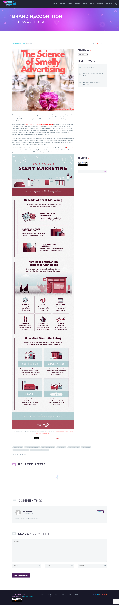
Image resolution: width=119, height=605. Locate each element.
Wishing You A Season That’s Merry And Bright (93, 74)
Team (92, 4)
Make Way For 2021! (88, 67)
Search (105, 171)
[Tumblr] (20, 454)
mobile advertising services (48, 447)
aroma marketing (18, 447)
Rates (76, 594)
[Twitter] (15, 454)
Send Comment (21, 575)
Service (62, 4)
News (85, 4)
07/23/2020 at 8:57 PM (28, 513)
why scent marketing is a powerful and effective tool (38, 124)
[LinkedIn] (22, 454)
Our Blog (64, 596)
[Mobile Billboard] (83, 163)
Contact (109, 4)
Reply (100, 511)
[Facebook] (13, 454)
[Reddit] (25, 454)
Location (99, 4)
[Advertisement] (92, 106)
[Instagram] (100, 594)
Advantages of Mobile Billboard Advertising (91, 83)
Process (77, 4)
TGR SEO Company (28, 596)
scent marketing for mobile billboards (39, 450)
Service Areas (55, 596)
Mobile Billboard (61, 447)
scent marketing (86, 447)
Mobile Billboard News (18, 43)
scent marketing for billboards (20, 450)
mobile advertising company (32, 447)
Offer (70, 4)
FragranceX (69, 148)
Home (55, 4)
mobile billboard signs (74, 447)
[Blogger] (106, 594)
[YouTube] (104, 594)
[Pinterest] (18, 454)
